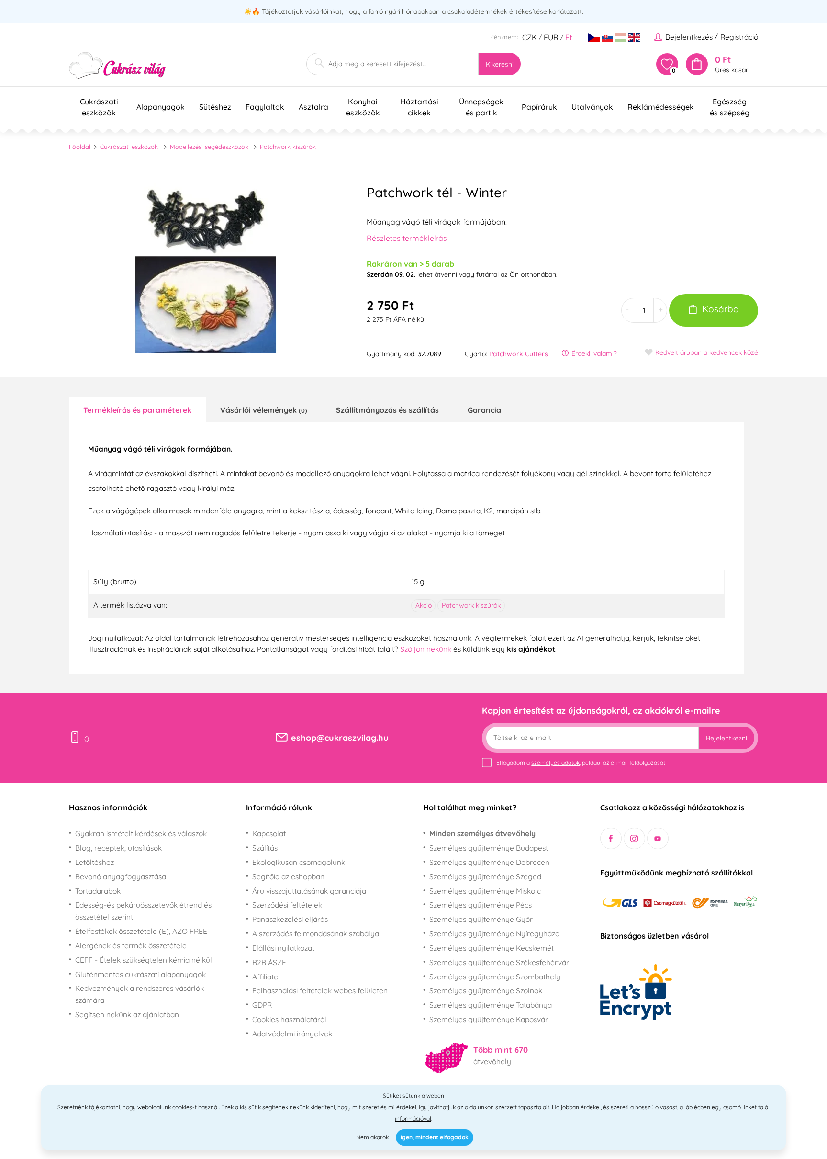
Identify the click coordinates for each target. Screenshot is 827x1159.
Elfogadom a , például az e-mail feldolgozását (580, 762)
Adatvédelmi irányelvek (292, 1033)
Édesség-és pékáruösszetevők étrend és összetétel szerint (143, 910)
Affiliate (265, 976)
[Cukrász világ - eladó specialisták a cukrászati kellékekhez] (117, 65)
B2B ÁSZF (269, 962)
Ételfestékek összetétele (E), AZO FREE (141, 931)
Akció (423, 605)
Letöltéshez (94, 862)
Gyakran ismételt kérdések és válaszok (141, 833)
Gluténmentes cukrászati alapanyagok (140, 974)
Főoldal (79, 146)
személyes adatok (555, 762)
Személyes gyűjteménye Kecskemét (491, 948)
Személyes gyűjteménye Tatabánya (490, 1005)
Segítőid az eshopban (288, 876)
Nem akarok (372, 1137)
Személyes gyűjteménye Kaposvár (488, 1019)
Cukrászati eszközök (129, 146)
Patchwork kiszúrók (288, 146)
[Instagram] (634, 838)
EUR (551, 37)
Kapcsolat (269, 833)
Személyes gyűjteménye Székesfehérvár (499, 962)
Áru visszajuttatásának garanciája (309, 891)
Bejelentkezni (726, 738)
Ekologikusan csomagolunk (298, 862)
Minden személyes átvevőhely (482, 833)
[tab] (137, 409)
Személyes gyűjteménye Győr (481, 919)
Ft (568, 37)
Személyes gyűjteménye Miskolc (485, 891)
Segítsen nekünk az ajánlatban (127, 1014)
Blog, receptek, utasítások (118, 847)
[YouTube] (658, 838)
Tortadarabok (98, 891)
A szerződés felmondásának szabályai (316, 933)
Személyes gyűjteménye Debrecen (489, 862)
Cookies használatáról (289, 1019)
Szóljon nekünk (425, 649)
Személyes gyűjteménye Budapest (488, 847)
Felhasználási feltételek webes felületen (320, 990)
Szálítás (265, 847)
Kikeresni (500, 64)
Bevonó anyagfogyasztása (120, 876)
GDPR (262, 1005)
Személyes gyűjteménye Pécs (480, 904)
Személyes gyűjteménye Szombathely (494, 976)
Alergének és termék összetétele (131, 945)
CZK (529, 37)
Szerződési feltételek (287, 904)
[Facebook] (611, 838)
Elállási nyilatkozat (283, 948)
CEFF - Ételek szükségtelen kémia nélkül (143, 960)
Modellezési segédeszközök (209, 146)
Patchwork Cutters (518, 354)
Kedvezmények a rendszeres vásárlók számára (139, 994)
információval (413, 1118)
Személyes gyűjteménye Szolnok (485, 990)
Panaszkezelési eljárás (290, 919)
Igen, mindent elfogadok (435, 1137)
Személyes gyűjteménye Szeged (485, 876)
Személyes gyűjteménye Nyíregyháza (494, 933)
